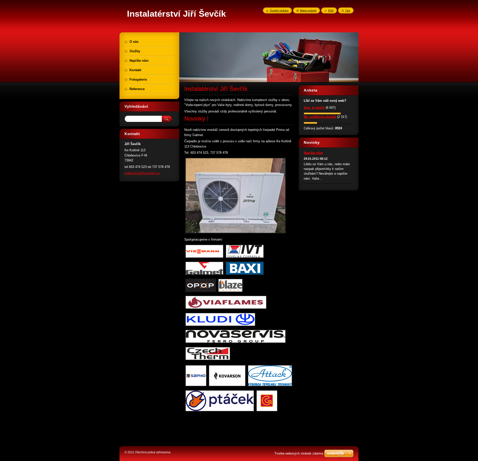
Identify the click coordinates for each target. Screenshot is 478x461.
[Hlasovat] (322, 113)
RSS (331, 10)
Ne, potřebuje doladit (320, 117)
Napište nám (313, 153)
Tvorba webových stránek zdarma (298, 453)
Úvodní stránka (279, 10)
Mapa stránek (308, 10)
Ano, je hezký (314, 107)
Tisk (347, 10)
